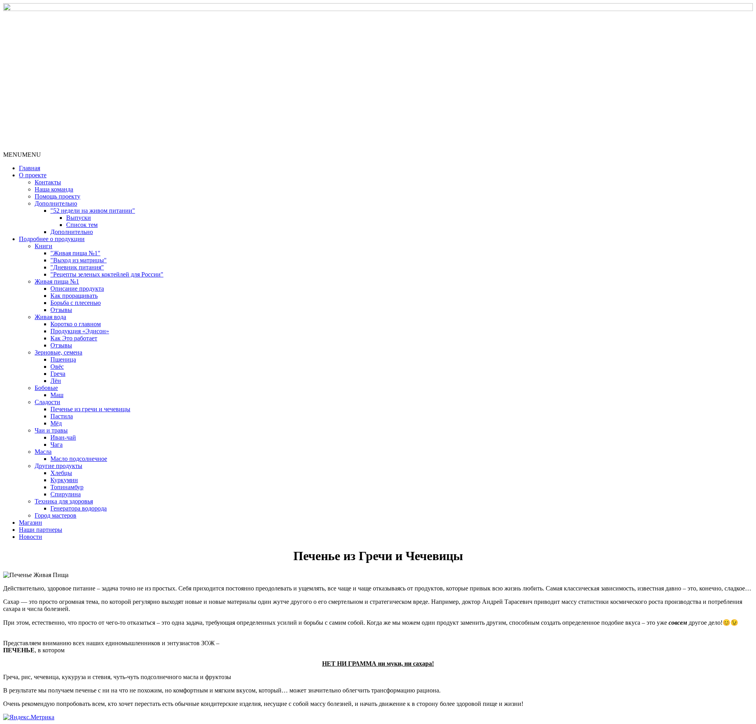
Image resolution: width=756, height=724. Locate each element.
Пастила (61, 416)
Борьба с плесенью (75, 302)
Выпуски (78, 217)
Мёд (56, 423)
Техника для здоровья (64, 501)
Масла (43, 451)
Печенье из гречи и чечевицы (90, 409)
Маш (56, 395)
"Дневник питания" (77, 267)
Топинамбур (66, 487)
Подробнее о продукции (52, 239)
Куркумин (64, 480)
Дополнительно (56, 203)
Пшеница (63, 359)
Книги (43, 246)
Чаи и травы (51, 430)
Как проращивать (74, 295)
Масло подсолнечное (78, 458)
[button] (22, 154)
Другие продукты (58, 465)
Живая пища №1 (57, 281)
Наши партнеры (40, 529)
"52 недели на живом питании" (92, 210)
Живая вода (50, 317)
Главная (29, 168)
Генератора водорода (78, 508)
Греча (57, 373)
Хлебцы (61, 473)
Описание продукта (77, 288)
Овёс (57, 366)
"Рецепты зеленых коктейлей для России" (106, 274)
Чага (56, 444)
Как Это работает (73, 338)
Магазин (30, 522)
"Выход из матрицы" (78, 260)
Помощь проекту (57, 196)
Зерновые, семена (58, 352)
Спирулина (65, 494)
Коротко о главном (75, 324)
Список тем (82, 224)
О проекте (32, 175)
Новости (30, 536)
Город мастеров (55, 515)
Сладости (47, 402)
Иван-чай (63, 437)
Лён (55, 380)
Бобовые (46, 387)
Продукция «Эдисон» (79, 331)
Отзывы (61, 309)
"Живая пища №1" (75, 253)
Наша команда (54, 189)
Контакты (48, 182)
